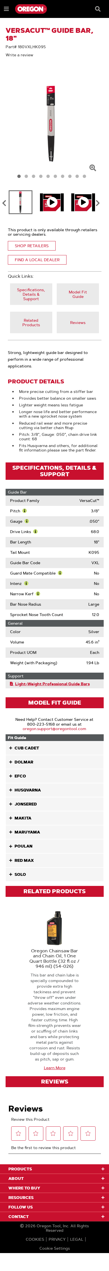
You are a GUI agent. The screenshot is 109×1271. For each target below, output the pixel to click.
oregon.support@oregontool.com (54, 728)
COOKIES (35, 1239)
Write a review (19, 54)
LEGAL (76, 1239)
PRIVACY (57, 1239)
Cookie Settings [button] (54, 1248)
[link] (31, 294)
